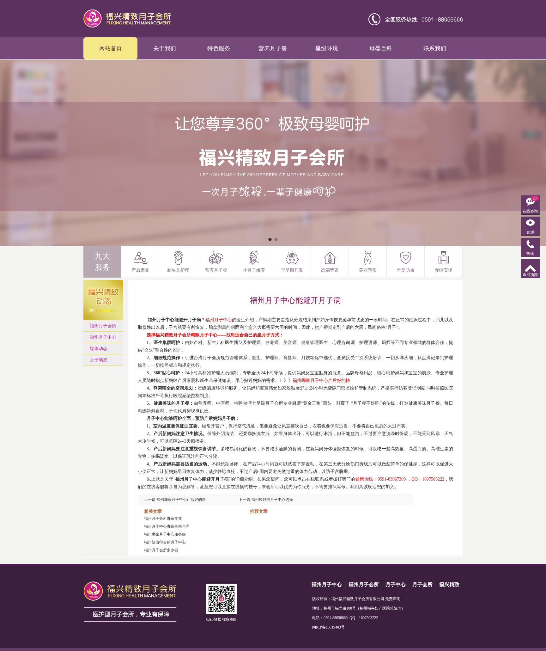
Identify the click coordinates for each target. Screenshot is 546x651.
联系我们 (434, 48)
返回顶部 (530, 275)
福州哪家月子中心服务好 (165, 534)
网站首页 (110, 48)
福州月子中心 (103, 337)
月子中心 (395, 584)
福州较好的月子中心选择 (272, 499)
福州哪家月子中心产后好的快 (181, 499)
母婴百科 (380, 48)
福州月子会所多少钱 (161, 550)
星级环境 (326, 48)
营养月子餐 (272, 48)
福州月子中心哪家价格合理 (167, 526)
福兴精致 (449, 584)
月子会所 (422, 584)
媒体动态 (98, 348)
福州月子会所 (103, 325)
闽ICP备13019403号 (328, 627)
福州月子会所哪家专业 (163, 518)
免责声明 (392, 599)
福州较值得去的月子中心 (165, 542)
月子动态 (98, 360)
